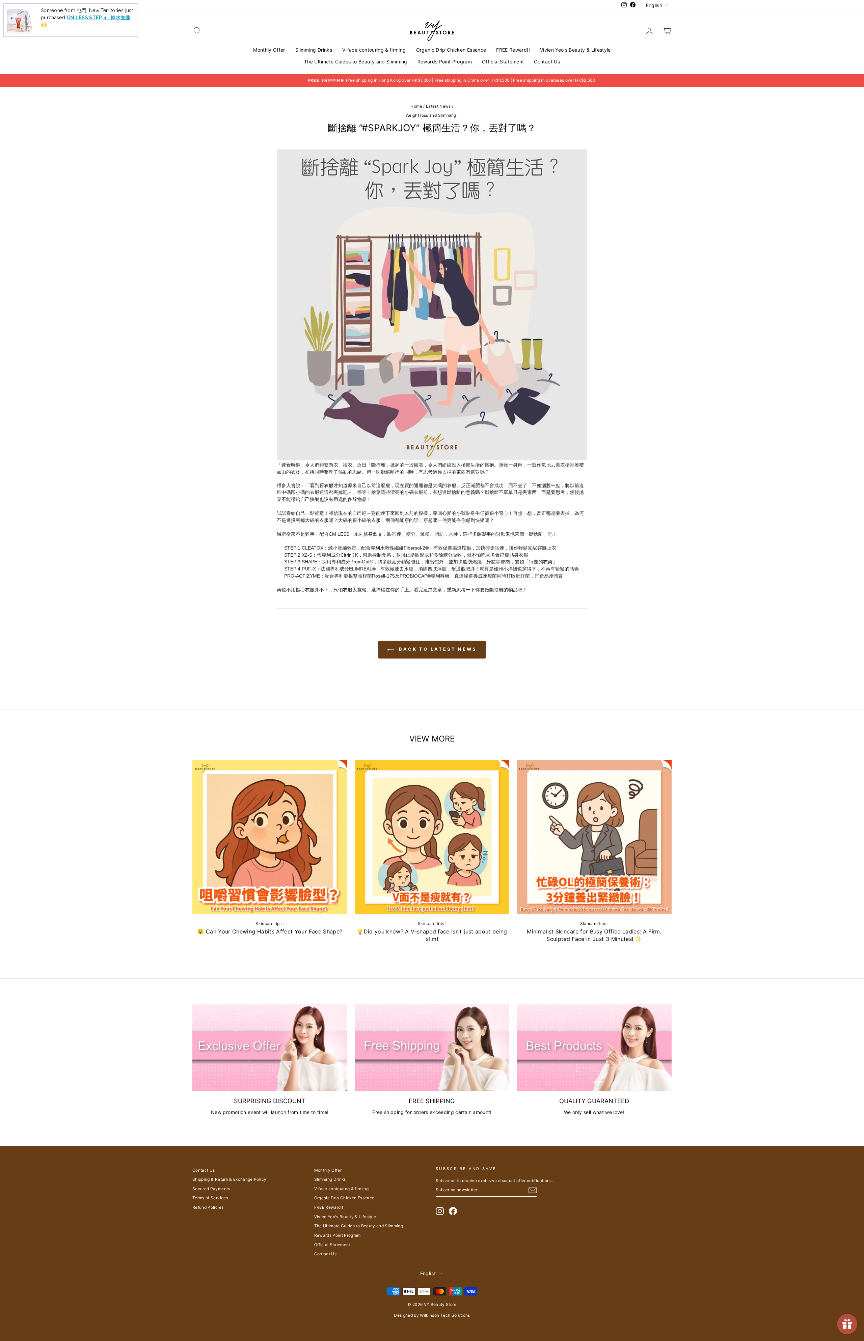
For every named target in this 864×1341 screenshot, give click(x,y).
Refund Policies (207, 1207)
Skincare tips (268, 923)
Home (416, 106)
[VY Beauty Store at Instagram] (440, 1211)
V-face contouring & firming (374, 50)
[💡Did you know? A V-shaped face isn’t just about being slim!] (432, 837)
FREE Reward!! (513, 50)
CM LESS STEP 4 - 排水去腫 (98, 12)
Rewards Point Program (444, 61)
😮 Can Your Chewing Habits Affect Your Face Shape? (269, 931)
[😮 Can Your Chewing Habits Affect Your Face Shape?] (269, 837)
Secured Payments (211, 1188)
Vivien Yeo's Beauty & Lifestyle (575, 50)
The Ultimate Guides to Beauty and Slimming (355, 61)
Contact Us (547, 61)
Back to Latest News (437, 649)
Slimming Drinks (313, 50)
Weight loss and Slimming (431, 115)
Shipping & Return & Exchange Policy (229, 1179)
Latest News (438, 106)
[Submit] (532, 1190)
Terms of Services (210, 1197)
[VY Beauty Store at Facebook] (453, 1211)
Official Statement (503, 61)
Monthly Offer (269, 50)
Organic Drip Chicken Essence (451, 50)
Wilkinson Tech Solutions (445, 1315)
